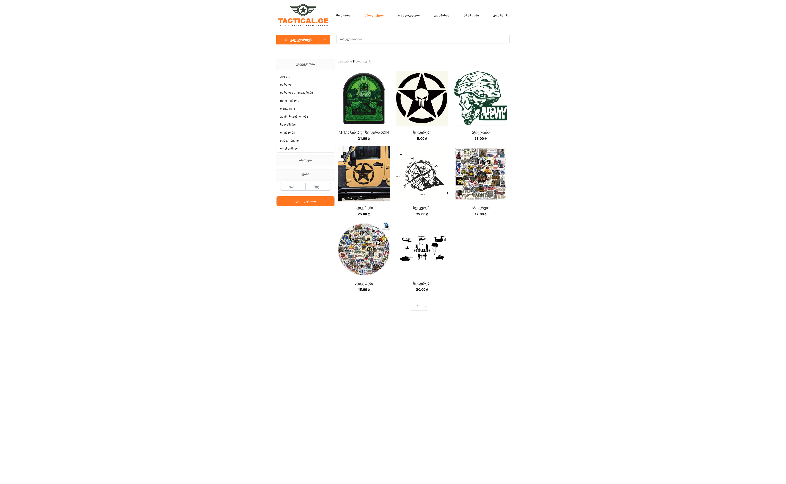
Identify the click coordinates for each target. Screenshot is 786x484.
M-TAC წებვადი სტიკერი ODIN (364, 132)
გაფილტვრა (305, 201)
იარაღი (286, 84)
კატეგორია (305, 64)
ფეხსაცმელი (289, 148)
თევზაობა (287, 132)
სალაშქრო (288, 124)
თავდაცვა (287, 108)
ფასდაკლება (409, 15)
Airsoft (285, 76)
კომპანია (442, 15)
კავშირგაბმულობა (294, 116)
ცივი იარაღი (289, 100)
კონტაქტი (501, 15)
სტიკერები (422, 132)
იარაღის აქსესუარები (296, 92)
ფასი (306, 174)
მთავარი (343, 15)
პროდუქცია (374, 15)
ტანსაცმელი (289, 140)
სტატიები (471, 15)
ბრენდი (305, 160)
